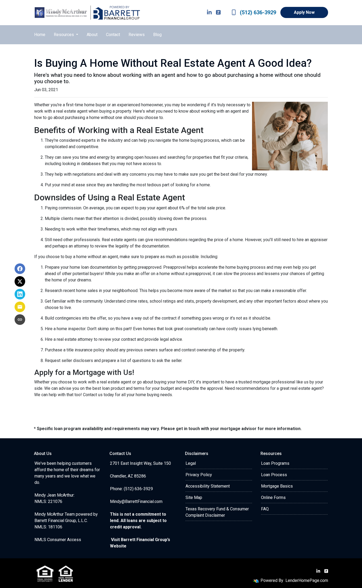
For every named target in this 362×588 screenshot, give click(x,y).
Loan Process (274, 474)
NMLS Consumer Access (57, 539)
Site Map (194, 497)
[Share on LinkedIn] (20, 294)
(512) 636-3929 (258, 12)
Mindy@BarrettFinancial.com (136, 501)
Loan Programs (275, 463)
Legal (191, 463)
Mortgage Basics (277, 486)
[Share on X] (20, 281)
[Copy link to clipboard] (20, 319)
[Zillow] (218, 12)
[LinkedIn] (209, 12)
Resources (64, 34)
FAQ (265, 508)
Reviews (137, 34)
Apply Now (304, 12)
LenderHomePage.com (306, 580)
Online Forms (273, 497)
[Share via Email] (20, 307)
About (92, 34)
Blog (157, 34)
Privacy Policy (199, 474)
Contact (113, 34)
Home (39, 34)
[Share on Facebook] (20, 268)
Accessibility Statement (208, 486)
